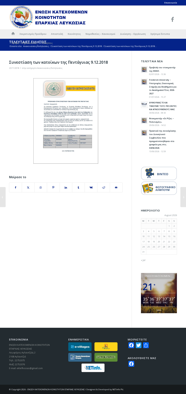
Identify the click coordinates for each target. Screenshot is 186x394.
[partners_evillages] (79, 346)
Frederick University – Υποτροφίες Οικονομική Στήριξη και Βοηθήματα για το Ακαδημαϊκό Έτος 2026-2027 (162, 86)
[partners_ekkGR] (79, 357)
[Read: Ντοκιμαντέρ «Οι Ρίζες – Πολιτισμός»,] (144, 120)
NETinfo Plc (118, 389)
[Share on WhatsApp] (41, 187)
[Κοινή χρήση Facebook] (15, 187)
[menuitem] (13, 33)
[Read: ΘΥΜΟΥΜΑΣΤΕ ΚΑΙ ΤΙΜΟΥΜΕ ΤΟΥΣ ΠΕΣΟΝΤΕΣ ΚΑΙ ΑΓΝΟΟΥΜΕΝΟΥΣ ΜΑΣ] (144, 104)
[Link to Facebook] (172, 19)
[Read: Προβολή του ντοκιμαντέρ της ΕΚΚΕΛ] (144, 69)
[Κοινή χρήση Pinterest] (53, 187)
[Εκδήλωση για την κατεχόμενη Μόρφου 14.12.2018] (183, 197)
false (159, 310)
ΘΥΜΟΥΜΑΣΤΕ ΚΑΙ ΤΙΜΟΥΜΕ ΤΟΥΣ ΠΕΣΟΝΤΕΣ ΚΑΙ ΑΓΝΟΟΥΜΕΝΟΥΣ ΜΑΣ (163, 106)
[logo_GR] (49, 17)
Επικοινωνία (170, 2)
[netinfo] (92, 367)
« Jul (143, 260)
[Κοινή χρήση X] (28, 187)
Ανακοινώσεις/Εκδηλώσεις (49, 68)
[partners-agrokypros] (106, 357)
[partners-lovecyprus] (106, 346)
